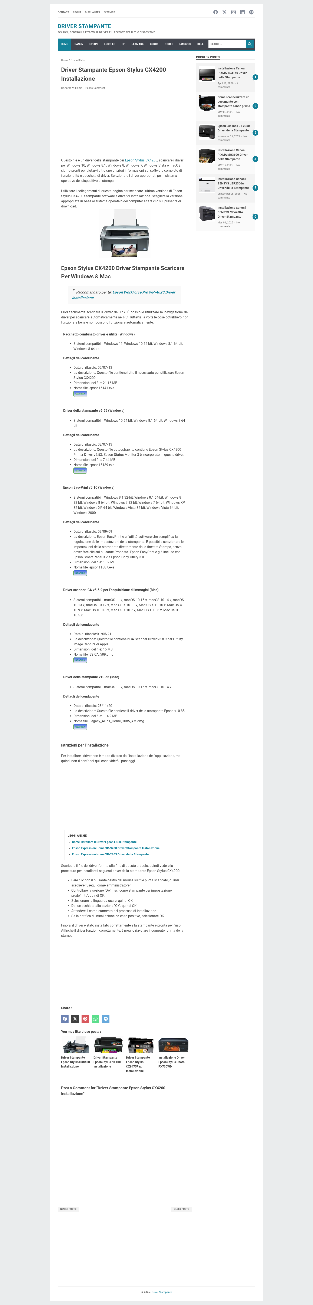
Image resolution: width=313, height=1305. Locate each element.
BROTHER (109, 44)
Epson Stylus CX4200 (141, 160)
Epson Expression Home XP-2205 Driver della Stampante (110, 854)
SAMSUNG (185, 44)
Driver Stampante (84, 26)
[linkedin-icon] (242, 12)
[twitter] (75, 1019)
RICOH (168, 44)
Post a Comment (95, 87)
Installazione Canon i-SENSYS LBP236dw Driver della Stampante (233, 183)
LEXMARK (138, 44)
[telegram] (105, 1019)
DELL (200, 44)
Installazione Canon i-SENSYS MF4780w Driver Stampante (232, 212)
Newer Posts (68, 1209)
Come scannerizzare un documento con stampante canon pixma (234, 101)
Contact (63, 12)
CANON (79, 44)
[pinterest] (85, 1019)
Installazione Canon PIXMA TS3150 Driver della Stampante (232, 73)
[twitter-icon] (224, 12)
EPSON (93, 44)
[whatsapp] (95, 1019)
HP (123, 44)
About (77, 12)
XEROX (154, 44)
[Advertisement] (124, 124)
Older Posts (181, 1209)
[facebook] (65, 1019)
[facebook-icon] (215, 12)
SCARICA (80, 394)
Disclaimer (92, 12)
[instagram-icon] (233, 12)
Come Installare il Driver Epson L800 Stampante (104, 842)
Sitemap (109, 12)
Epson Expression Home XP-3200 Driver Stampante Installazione (116, 848)
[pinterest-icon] (251, 12)
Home (64, 44)
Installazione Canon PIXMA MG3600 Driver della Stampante (233, 154)
